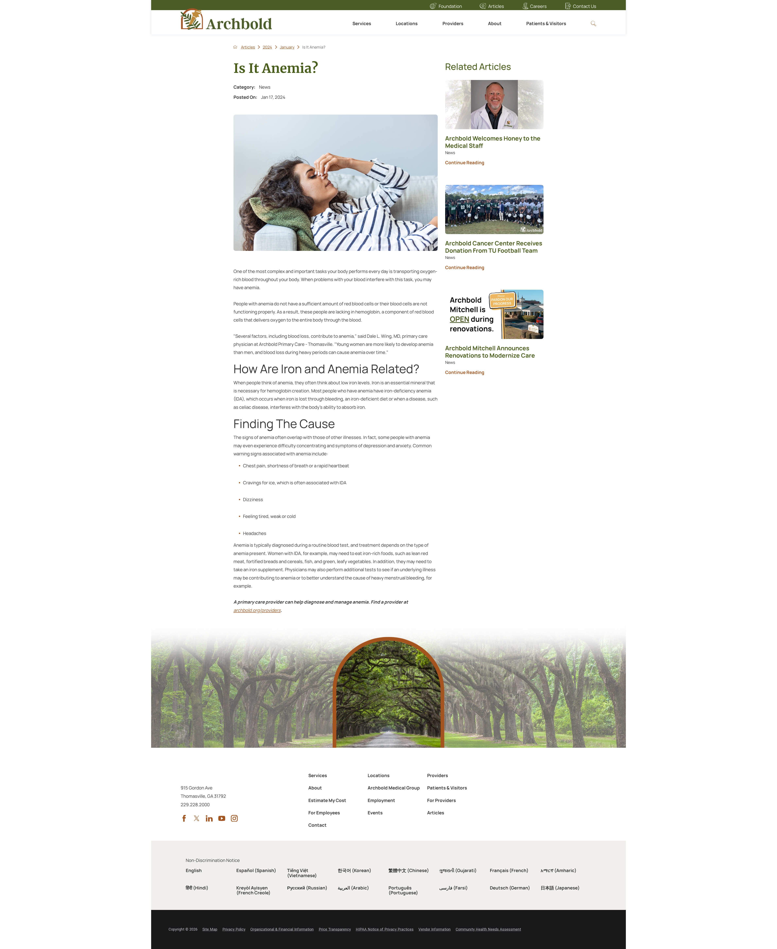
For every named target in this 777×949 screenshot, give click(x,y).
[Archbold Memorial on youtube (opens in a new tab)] (221, 818)
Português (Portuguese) (403, 890)
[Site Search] (593, 23)
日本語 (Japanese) (560, 888)
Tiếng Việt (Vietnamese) (302, 872)
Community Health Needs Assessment (488, 929)
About (495, 23)
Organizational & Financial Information (282, 929)
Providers (453, 23)
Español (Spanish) (256, 870)
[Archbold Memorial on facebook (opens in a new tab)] (184, 818)
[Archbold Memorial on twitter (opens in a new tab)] (196, 818)
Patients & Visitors (546, 23)
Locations (407, 23)
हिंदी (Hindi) (197, 888)
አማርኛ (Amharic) (558, 870)
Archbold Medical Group (394, 788)
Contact (317, 825)
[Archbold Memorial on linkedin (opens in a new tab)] (209, 818)
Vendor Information (434, 929)
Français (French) (509, 870)
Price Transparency (335, 929)
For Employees (324, 813)
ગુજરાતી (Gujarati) (458, 870)
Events (375, 813)
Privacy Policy (233, 929)
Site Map (209, 929)
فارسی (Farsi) (453, 888)
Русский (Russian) (307, 888)
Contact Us (584, 6)
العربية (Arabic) (353, 888)
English (194, 870)
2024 (267, 47)
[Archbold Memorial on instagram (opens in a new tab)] (234, 818)
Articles (496, 6)
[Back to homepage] (235, 47)
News (265, 87)
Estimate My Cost (327, 800)
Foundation (450, 6)
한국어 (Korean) (354, 870)
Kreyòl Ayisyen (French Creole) (253, 890)
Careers (538, 6)
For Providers (441, 800)
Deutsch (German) (510, 888)
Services (361, 23)
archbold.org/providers (257, 610)
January (287, 47)
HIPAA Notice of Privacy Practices (385, 929)
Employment (381, 800)
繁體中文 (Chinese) (408, 870)
